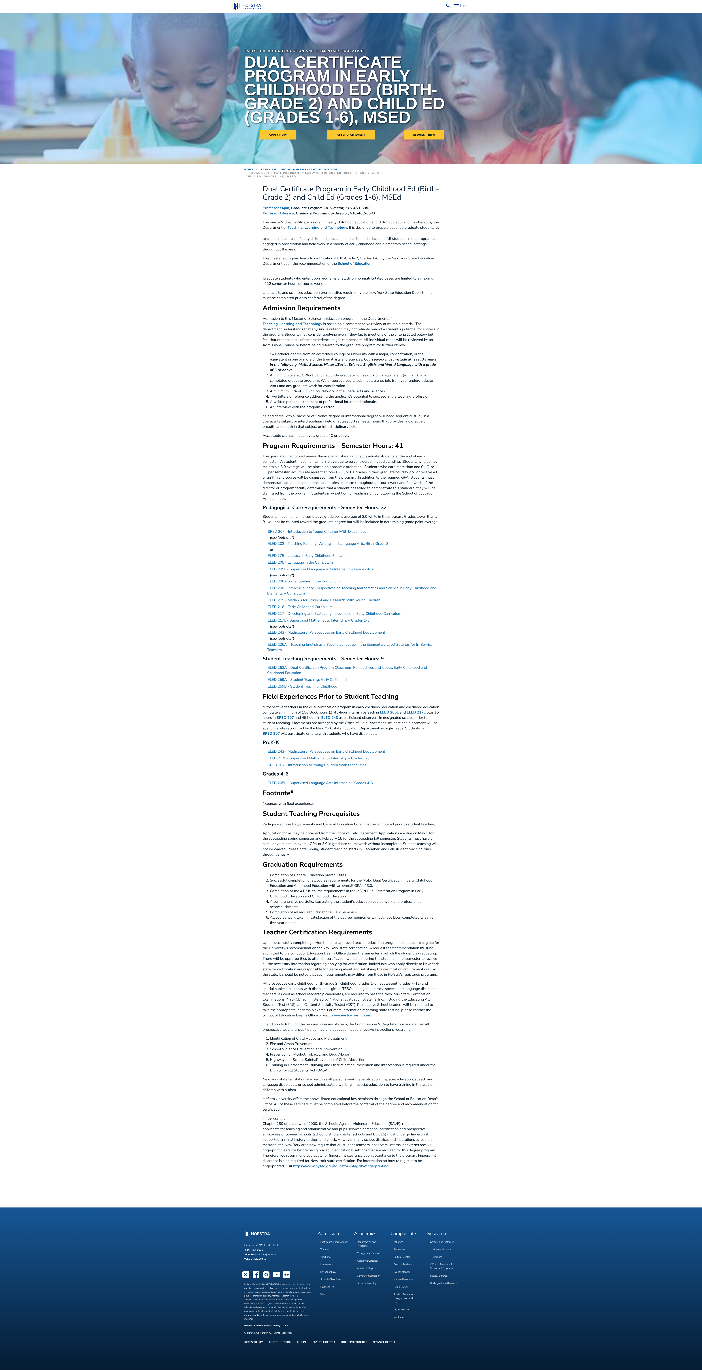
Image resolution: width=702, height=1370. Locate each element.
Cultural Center (402, 1257)
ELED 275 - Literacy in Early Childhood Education (308, 555)
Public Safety (401, 1287)
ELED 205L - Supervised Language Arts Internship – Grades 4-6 (320, 569)
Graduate (325, 1257)
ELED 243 (329, 717)
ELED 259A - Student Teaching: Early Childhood (307, 679)
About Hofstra (280, 1342)
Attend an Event (351, 135)
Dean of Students (403, 1264)
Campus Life (403, 1233)
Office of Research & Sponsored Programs (441, 1266)
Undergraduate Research (443, 1283)
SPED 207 (285, 717)
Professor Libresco (278, 213)
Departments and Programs (366, 1244)
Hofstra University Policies (258, 1325)
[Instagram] (266, 1277)
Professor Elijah (276, 208)
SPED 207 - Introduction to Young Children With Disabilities (317, 531)
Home (249, 169)
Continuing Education (368, 1275)
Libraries (437, 1257)
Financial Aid (327, 1287)
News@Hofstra (384, 1342)
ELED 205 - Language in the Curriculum (300, 562)
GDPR (285, 1325)
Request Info (424, 135)
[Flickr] (286, 1277)
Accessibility (253, 1342)
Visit (322, 1294)
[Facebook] (256, 1277)
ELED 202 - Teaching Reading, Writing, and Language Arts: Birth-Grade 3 (328, 543)
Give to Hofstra (323, 1342)
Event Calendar (402, 1272)
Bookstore (399, 1249)
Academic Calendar (367, 1261)
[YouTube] (276, 1277)
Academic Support (367, 1268)
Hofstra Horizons (442, 1249)
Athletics (398, 1242)
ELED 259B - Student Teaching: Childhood (302, 686)
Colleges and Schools (369, 1253)
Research (436, 1233)
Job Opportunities (354, 1342)
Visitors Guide (401, 1309)
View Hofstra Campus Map (260, 1254)
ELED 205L (389, 712)
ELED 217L (416, 712)
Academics (365, 1233)
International (327, 1264)
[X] (245, 1277)
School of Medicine (330, 1279)
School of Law (328, 1272)
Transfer (324, 1249)
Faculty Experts (438, 1275)
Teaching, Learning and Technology (317, 227)
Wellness (399, 1317)
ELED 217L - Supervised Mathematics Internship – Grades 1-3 (319, 620)
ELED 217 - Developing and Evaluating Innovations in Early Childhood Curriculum (334, 613)
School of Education (354, 263)
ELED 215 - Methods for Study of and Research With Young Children (324, 600)
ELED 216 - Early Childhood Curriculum (300, 607)
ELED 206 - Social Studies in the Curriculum (304, 581)
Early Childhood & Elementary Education (299, 169)
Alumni (302, 1342)
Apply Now (278, 135)
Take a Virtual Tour (255, 1259)
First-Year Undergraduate (334, 1242)
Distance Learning (367, 1283)
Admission (328, 1233)
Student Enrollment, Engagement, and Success (405, 1298)
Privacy (276, 1325)
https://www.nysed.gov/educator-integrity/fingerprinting (341, 1166)
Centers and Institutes (442, 1242)
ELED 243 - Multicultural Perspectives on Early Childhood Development (326, 632)
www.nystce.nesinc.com (351, 1015)
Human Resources (404, 1279)
